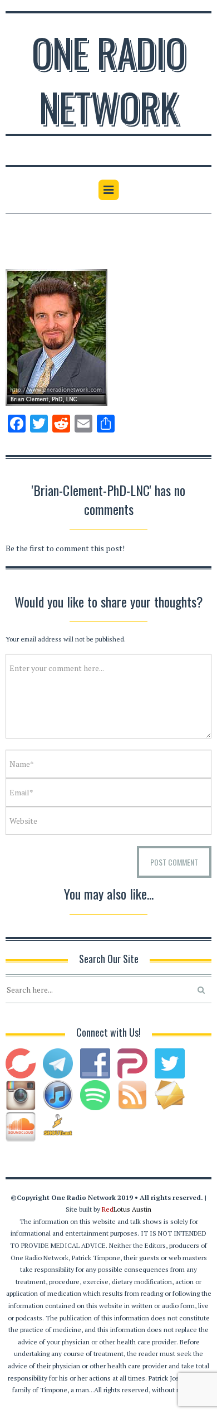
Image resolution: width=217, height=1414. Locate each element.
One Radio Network (109, 79)
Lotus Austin (126, 1209)
